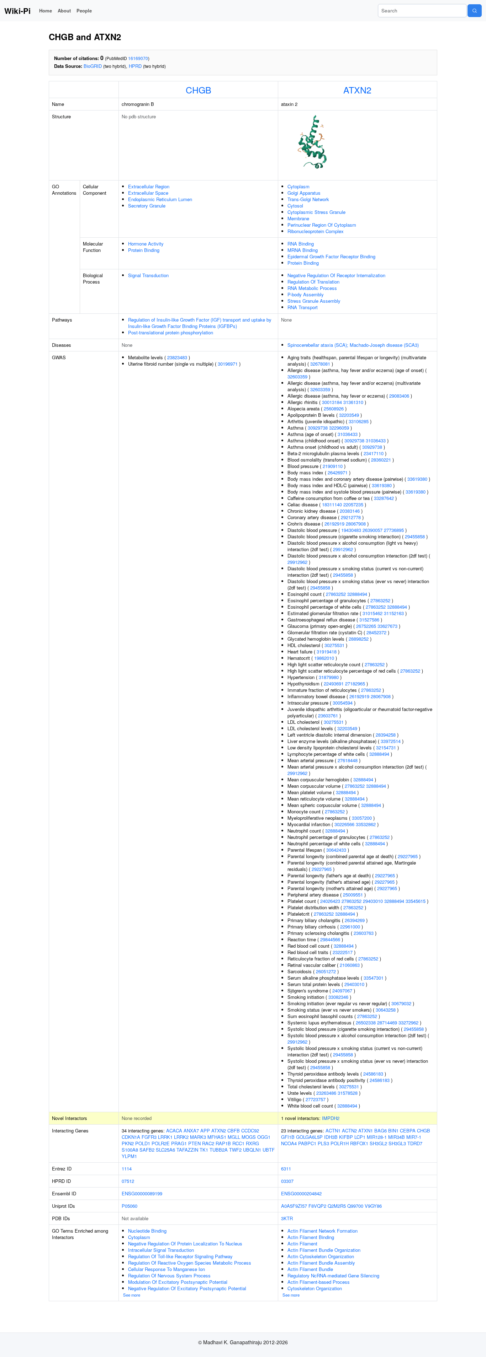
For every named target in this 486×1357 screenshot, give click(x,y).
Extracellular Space (148, 192)
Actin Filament (302, 1243)
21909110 (333, 466)
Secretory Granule (146, 205)
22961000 (350, 926)
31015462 (372, 613)
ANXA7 (191, 1130)
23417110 (374, 453)
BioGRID (93, 66)
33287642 (384, 498)
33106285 (359, 421)
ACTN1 (333, 1130)
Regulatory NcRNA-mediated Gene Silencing (333, 1275)
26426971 (338, 472)
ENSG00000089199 (142, 1193)
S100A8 (130, 1149)
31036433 (348, 434)
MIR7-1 (413, 1136)
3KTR (287, 1218)
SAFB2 (146, 1149)
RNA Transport (302, 307)
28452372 (376, 632)
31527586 (369, 619)
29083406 (399, 395)
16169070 (138, 58)
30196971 (228, 363)
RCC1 (238, 1143)
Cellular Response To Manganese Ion (166, 1269)
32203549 (349, 414)
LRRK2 (181, 1136)
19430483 (351, 530)
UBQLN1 (252, 1149)
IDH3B (331, 1136)
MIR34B (396, 1136)
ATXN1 (365, 1130)
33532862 (366, 824)
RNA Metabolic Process (312, 288)
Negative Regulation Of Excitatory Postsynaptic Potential (187, 1288)
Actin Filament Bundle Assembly (321, 1262)
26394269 (355, 920)
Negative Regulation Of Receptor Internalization (336, 275)
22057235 (353, 504)
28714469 (387, 1022)
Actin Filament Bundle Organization (323, 1249)
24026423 (330, 901)
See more (131, 1295)
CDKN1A (131, 1136)
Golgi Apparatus (304, 192)
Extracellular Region (148, 186)
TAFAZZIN (187, 1149)
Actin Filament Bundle (310, 1269)
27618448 (348, 760)
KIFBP (346, 1136)
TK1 (204, 1149)
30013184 (332, 402)
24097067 (342, 990)
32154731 (386, 747)
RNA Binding (300, 243)
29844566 (330, 939)
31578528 (348, 1092)
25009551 (353, 894)
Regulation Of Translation (313, 281)
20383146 (350, 510)
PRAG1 (179, 1143)
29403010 (373, 901)
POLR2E (161, 1143)
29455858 (415, 536)
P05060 (129, 1205)
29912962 (343, 549)
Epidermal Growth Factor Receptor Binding (331, 256)
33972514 (391, 741)
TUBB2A (219, 1149)
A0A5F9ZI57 (294, 1205)
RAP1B (223, 1143)
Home (45, 10)
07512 (128, 1181)
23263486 (326, 1092)
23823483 (177, 357)
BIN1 (393, 1130)
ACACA (174, 1130)
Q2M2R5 (337, 1205)
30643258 (386, 1009)
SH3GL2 (378, 1143)
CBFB (233, 1130)
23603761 (328, 715)
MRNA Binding (302, 250)
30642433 (336, 849)
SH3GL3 (397, 1143)
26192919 (334, 523)
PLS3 (323, 1143)
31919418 (327, 651)
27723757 (316, 1099)
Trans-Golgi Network (308, 199)
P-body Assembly (305, 294)
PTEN (194, 1143)
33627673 (387, 626)
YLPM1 (129, 1156)
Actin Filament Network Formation (322, 1230)
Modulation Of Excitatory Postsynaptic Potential (177, 1281)
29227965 (408, 856)
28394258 (386, 734)
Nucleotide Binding (147, 1230)
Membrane (298, 218)
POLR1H (340, 1143)
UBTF (269, 1149)
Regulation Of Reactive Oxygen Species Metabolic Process (189, 1262)
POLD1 (142, 1143)
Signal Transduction (148, 275)
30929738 (318, 427)
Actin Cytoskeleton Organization (320, 1256)
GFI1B (288, 1136)
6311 (286, 1168)
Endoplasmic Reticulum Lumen (160, 199)
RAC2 (208, 1143)
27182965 (355, 683)
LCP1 (359, 1136)
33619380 (417, 478)
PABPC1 (307, 1143)
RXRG (252, 1143)
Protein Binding (143, 250)
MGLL (234, 1136)
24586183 (373, 1073)
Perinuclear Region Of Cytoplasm (321, 224)
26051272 (326, 971)
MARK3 (198, 1136)
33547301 (374, 977)
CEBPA (408, 1130)
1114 (127, 1168)
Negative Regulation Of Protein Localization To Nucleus (185, 1243)
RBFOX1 (359, 1143)
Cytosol (295, 205)
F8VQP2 (317, 1205)
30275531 (334, 645)
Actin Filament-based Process (318, 1281)
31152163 (394, 613)
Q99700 (355, 1205)
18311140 (332, 504)
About (64, 10)
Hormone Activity (146, 243)
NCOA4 (289, 1143)
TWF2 (235, 1149)
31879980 (329, 677)
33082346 (338, 996)
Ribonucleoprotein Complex (315, 231)
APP (205, 1130)
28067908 (356, 523)
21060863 (350, 965)
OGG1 (263, 1136)
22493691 (334, 683)
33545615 (416, 901)
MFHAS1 (216, 1136)
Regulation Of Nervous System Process (169, 1275)
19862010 (324, 658)
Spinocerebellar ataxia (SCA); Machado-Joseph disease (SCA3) (353, 344)
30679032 (401, 1003)
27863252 (336, 594)
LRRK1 (165, 1136)
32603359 (297, 376)
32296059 (339, 427)
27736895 (394, 530)
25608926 (334, 408)
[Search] (474, 10)
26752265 (366, 626)
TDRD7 (414, 1143)
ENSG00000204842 (301, 1193)
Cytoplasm (298, 186)
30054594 (343, 702)
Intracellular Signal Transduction (161, 1249)
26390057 (372, 530)
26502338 (366, 1022)
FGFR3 (149, 1136)
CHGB (198, 89)
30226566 (344, 824)
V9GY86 (373, 1205)
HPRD (135, 66)
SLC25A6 (165, 1149)
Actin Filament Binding (310, 1237)
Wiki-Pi (17, 11)
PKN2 (128, 1143)
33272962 (408, 1022)
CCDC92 (250, 1130)
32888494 (357, 594)
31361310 (353, 402)
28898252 (359, 638)
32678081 (320, 363)
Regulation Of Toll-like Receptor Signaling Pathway (180, 1256)
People (84, 10)
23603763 (364, 933)
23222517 (343, 952)
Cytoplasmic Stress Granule (316, 212)
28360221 (381, 459)
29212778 (351, 517)
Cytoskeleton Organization (314, 1288)
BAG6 (380, 1130)
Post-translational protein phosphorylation (170, 332)
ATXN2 (357, 89)
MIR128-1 (377, 1136)
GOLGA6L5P (309, 1136)
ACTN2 (349, 1130)
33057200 (362, 817)
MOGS (249, 1136)
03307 (287, 1181)
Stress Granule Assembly (313, 300)
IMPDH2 (330, 1118)
